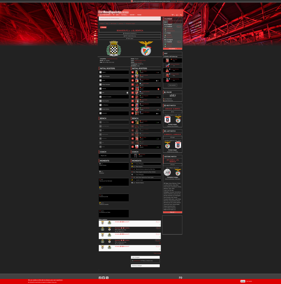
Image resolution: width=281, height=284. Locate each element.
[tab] (145, 257)
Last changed (135, 257)
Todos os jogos (157, 253)
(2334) (173, 137)
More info (54, 282)
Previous (104, 27)
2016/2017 (120, 23)
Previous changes (137, 265)
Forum (139, 15)
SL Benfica (169, 35)
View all (172, 212)
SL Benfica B (170, 28)
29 (180, 277)
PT (113, 15)
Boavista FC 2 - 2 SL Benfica (130, 30)
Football (124, 15)
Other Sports (106, 15)
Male (107, 23)
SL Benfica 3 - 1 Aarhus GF (172, 134)
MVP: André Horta (130, 36)
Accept (243, 281)
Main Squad (113, 23)
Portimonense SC (171, 30)
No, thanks (249, 281)
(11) (173, 111)
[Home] (113, 10)
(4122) (173, 164)
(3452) (130, 38)
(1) (130, 33)
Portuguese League (130, 23)
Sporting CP (169, 44)
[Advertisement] (145, 11)
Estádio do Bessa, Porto (140, 60)
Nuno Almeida (138, 62)
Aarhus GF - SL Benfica (172, 109)
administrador (137, 260)
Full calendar (172, 48)
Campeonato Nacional (112, 58)
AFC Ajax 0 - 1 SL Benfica (173, 161)
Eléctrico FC (169, 37)
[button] (159, 18)
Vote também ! (172, 85)
